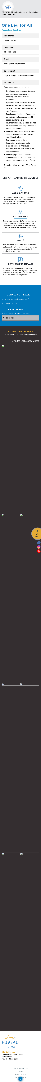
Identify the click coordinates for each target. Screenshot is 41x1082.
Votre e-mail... (9, 318)
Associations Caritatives (11, 30)
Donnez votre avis (18, 295)
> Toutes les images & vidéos (25, 341)
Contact (20, 1071)
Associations (33, 12)
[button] (20, 1079)
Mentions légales (20, 1068)
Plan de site (20, 1074)
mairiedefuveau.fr (20, 12)
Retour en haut (38, 1078)
